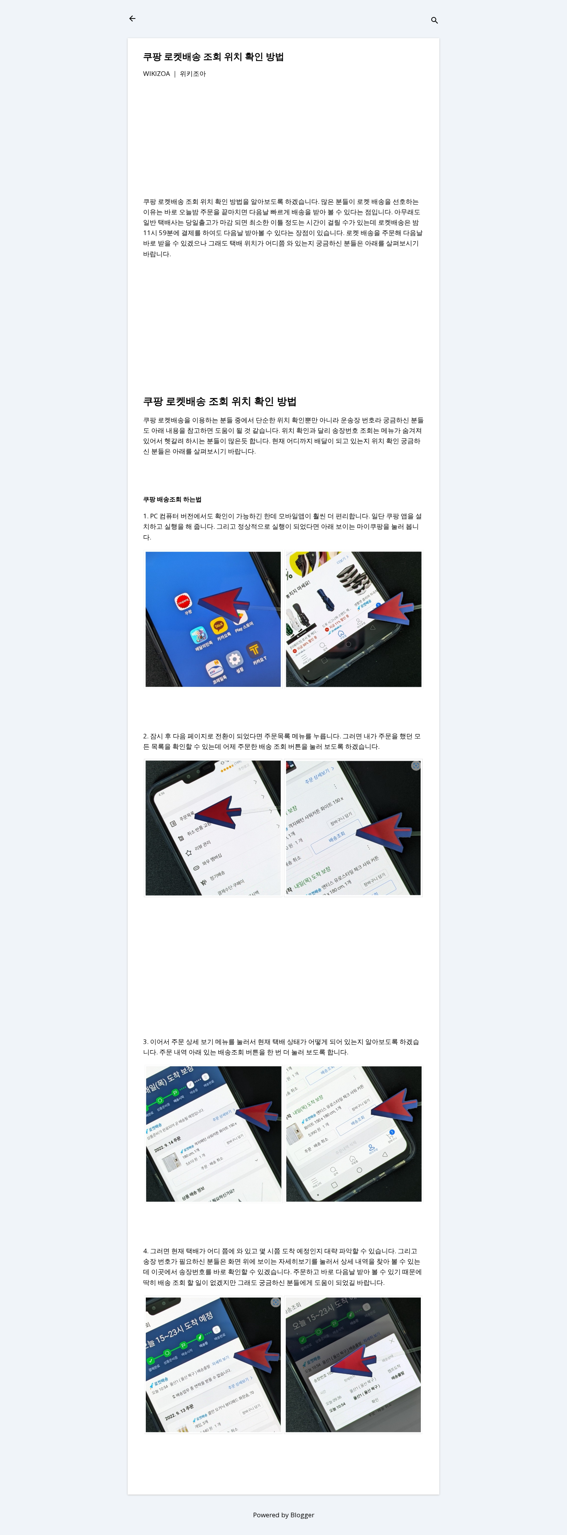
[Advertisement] (283, 142)
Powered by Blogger (283, 1514)
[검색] (434, 21)
